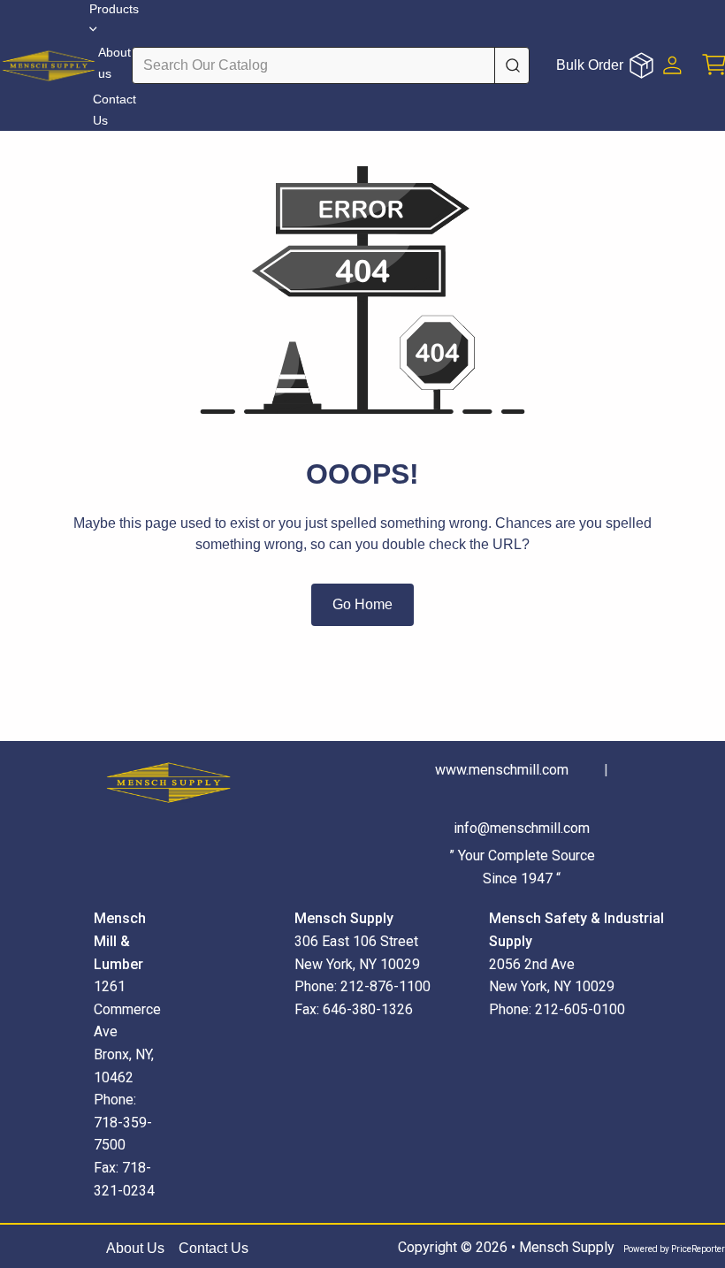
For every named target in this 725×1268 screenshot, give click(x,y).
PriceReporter (698, 1249)
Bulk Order (589, 65)
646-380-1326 (368, 1009)
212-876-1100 (385, 986)
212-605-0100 (580, 1009)
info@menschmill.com (522, 828)
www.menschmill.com (502, 769)
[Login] (672, 65)
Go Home (362, 604)
